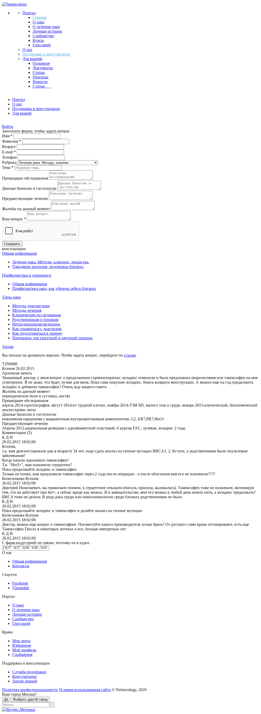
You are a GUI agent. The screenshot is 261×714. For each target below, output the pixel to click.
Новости (40, 81)
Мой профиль (24, 650)
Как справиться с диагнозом (36, 329)
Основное (41, 63)
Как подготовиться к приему (37, 333)
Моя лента (21, 641)
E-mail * (9, 152)
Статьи (39, 72)
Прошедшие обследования (25, 178)
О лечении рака (46, 26)
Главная (39, 17)
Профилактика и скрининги (26, 275)
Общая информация (19, 253)
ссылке (130, 355)
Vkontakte (20, 588)
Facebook (20, 583)
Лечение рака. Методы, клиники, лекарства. (50, 262)
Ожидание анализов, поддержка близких (48, 266)
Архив (8, 346)
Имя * (8, 136)
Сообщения (22, 654)
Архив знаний (24, 681)
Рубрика (10, 162)
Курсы (38, 40)
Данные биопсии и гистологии (29, 188)
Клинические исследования (36, 315)
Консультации (24, 676)
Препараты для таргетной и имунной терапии (52, 338)
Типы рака (11, 297)
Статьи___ (42, 86)
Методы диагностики (31, 306)
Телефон (10, 157)
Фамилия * (12, 141)
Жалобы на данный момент (26, 209)
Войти (7, 126)
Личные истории (47, 31)
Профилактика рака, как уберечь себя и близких (54, 288)
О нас (27, 49)
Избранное (21, 645)
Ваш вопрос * (14, 219)
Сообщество (43, 36)
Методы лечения (26, 310)
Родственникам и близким (35, 319)
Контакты (20, 566)
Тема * (8, 167)
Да (6, 699)
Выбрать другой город (30, 699)
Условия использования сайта (85, 690)
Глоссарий (42, 45)
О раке (38, 22)
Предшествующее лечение (25, 198)
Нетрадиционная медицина (36, 324)
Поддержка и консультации (46, 54)
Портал (28, 13)
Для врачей (32, 59)
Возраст (9, 146)
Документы (43, 68)
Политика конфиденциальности (30, 690)
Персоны (40, 77)
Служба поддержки (29, 672)
